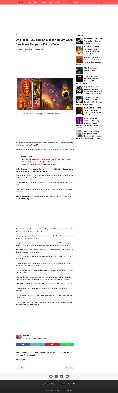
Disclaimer (64, 384)
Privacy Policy (55, 384)
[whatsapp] (67, 344)
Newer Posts (20, 368)
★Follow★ (74, 2)
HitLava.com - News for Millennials (63, 390)
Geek (50, 2)
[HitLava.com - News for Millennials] (19, 2)
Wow (66, 2)
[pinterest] (52, 344)
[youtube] (67, 376)
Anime (29, 2)
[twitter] (37, 344)
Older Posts (69, 368)
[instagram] (56, 376)
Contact (47, 384)
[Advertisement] (59, 19)
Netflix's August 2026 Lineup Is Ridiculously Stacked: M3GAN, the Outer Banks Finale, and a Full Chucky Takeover (88, 123)
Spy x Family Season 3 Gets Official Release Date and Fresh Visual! (41, 162)
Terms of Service (73, 384)
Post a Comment (39, 49)
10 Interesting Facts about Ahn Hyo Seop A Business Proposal (93, 41)
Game (44, 2)
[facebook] (23, 344)
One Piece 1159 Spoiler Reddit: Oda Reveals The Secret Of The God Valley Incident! (46, 159)
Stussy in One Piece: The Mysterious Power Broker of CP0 (39, 164)
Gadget (36, 2)
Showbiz (58, 2)
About (41, 384)
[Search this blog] (101, 2)
